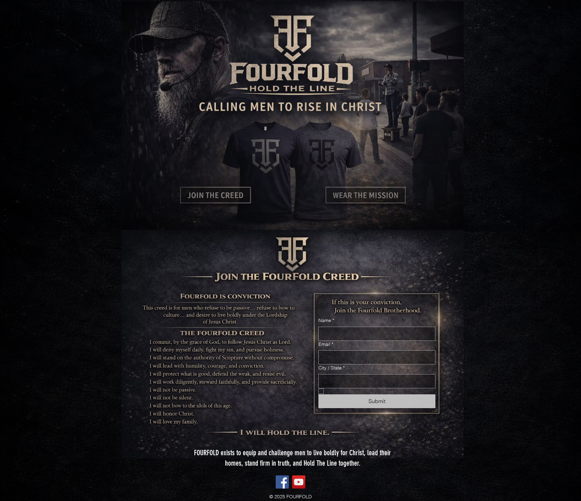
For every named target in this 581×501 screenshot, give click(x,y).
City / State (331, 368)
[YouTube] (298, 482)
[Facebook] (282, 482)
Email (325, 344)
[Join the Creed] (216, 195)
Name (326, 320)
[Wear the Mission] (365, 195)
